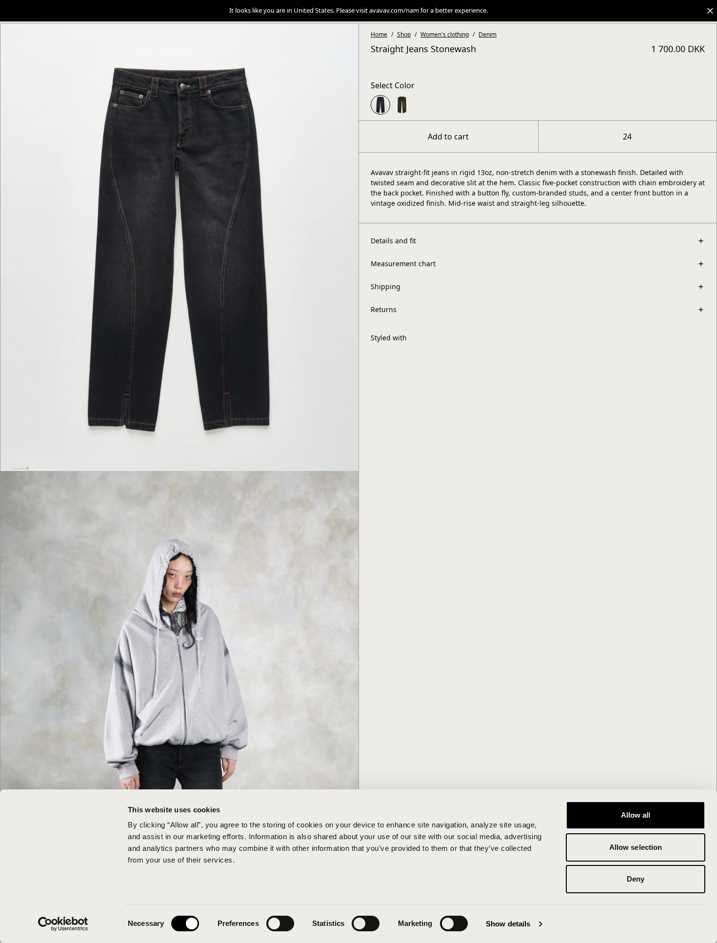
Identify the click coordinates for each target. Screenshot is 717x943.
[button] (358, 10)
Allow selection (635, 847)
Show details (508, 924)
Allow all (636, 815)
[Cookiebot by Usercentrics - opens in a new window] (63, 924)
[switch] (280, 923)
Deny (635, 879)
